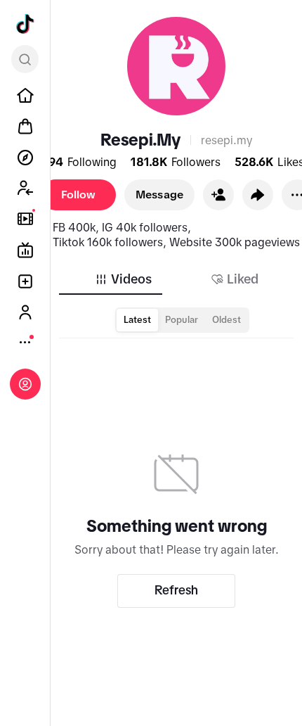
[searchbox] (25, 59)
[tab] (123, 279)
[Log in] (25, 384)
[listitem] (25, 96)
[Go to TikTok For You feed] (25, 24)
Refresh (176, 590)
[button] (218, 194)
